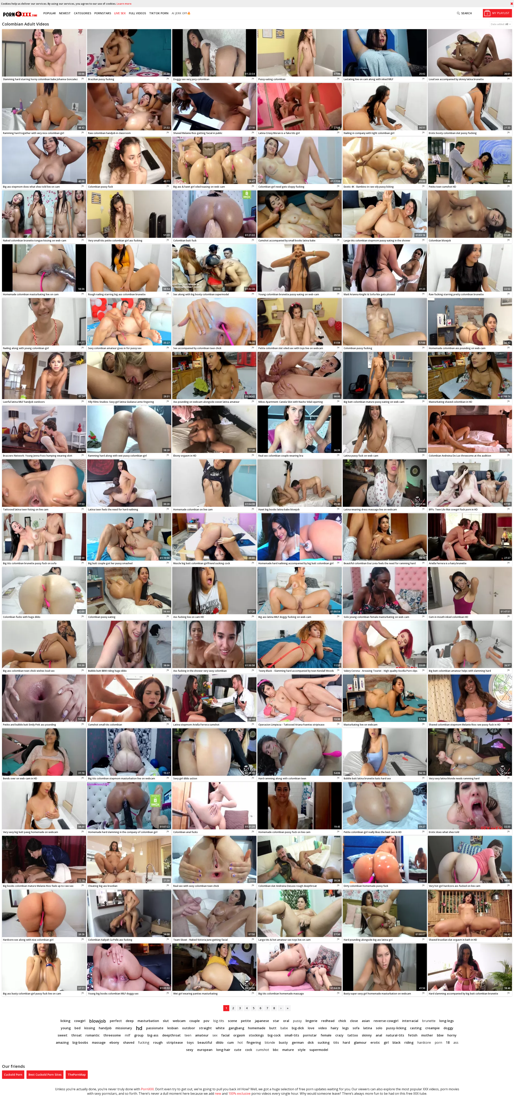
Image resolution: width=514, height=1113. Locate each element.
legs (345, 1028)
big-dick (298, 1028)
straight (205, 1028)
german (298, 1042)
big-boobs (80, 1042)
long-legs (446, 1021)
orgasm (239, 1035)
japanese (262, 1021)
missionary (123, 1028)
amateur (202, 1035)
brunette (428, 1021)
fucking (143, 1042)
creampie (432, 1028)
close (354, 1021)
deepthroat (171, 1035)
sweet (62, 1035)
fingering (254, 1042)
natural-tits (395, 1035)
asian (366, 1021)
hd (139, 1028)
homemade (256, 1028)
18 (448, 1042)
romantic (93, 1035)
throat (76, 1035)
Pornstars (102, 13)
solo (379, 1028)
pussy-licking (396, 1028)
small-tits (292, 1035)
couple (194, 1021)
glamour (360, 1042)
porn (438, 1042)
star (276, 1021)
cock (248, 1050)
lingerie (311, 1021)
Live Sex (120, 13)
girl (386, 1042)
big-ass (152, 1035)
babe (284, 1028)
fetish (412, 1035)
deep (130, 1021)
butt (272, 1028)
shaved (128, 1042)
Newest (65, 13)
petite (246, 1021)
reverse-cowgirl (386, 1021)
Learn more (124, 3)
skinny (367, 1035)
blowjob (97, 1021)
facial (225, 1035)
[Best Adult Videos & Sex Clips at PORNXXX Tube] (20, 13)
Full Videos (137, 13)
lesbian (172, 1028)
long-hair (223, 1050)
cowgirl (79, 1021)
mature (288, 1050)
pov (206, 1021)
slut (166, 1021)
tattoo (352, 1035)
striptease (174, 1042)
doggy (448, 1028)
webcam (179, 1021)
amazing (62, 1042)
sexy (189, 1050)
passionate (154, 1028)
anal (379, 1035)
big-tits (218, 1021)
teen (188, 1035)
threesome (112, 1035)
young (66, 1028)
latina (367, 1028)
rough (158, 1042)
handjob (105, 1028)
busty (283, 1042)
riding (408, 1042)
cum (230, 1042)
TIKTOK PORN (158, 13)
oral (286, 1021)
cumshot (262, 1050)
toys (190, 1042)
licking (65, 1021)
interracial (410, 1021)
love (311, 1028)
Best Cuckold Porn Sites (45, 1074)
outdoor (188, 1028)
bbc (275, 1050)
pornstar (310, 1035)
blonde (270, 1042)
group (139, 1035)
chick (342, 1021)
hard (346, 1042)
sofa (356, 1028)
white (220, 1028)
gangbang (236, 1028)
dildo (219, 1042)
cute (237, 1050)
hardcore (424, 1042)
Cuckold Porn (13, 1074)
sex (214, 1035)
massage (99, 1042)
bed (77, 1028)
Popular (49, 13)
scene (232, 1021)
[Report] (82, 79)
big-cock (274, 1035)
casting (415, 1028)
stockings (256, 1035)
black (397, 1042)
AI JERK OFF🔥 (181, 13)
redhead (328, 1021)
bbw (440, 1035)
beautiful (205, 1042)
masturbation (148, 1021)
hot (240, 1042)
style (302, 1050)
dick (311, 1042)
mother (427, 1035)
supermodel (318, 1050)
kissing (89, 1028)
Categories (82, 13)
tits (336, 1042)
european (204, 1050)
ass (455, 1042)
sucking (323, 1042)
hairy (335, 1028)
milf (127, 1035)
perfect (116, 1021)
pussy (297, 1021)
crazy (339, 1035)
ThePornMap (77, 1074)
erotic (375, 1042)
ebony (114, 1042)
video (322, 1028)
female (326, 1035)
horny (452, 1035)
